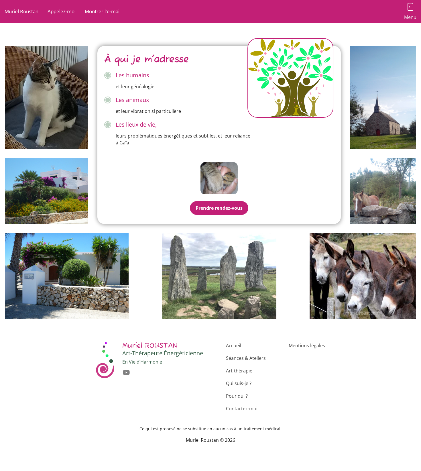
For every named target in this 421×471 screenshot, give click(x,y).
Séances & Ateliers (246, 358)
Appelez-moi (62, 11)
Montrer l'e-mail (103, 11)
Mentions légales (307, 345)
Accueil (233, 345)
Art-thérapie (239, 371)
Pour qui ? (237, 396)
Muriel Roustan (21, 11)
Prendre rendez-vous (219, 208)
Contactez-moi (241, 408)
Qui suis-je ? (238, 383)
